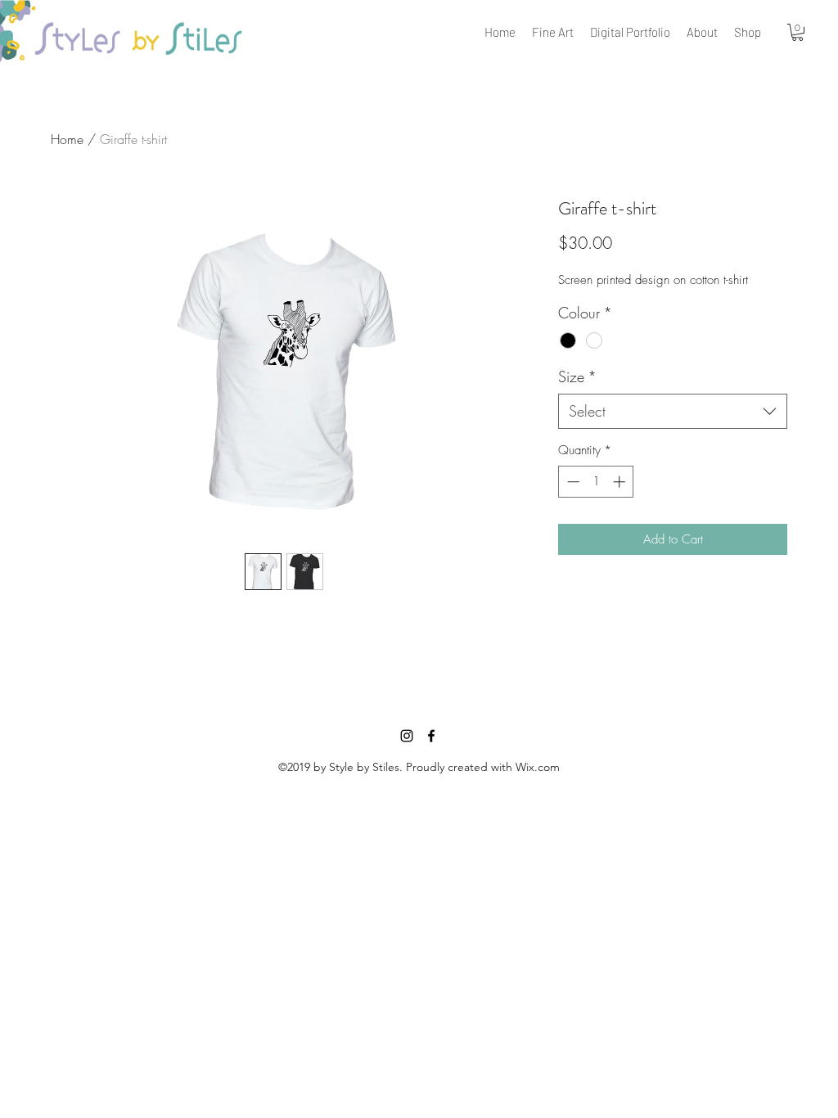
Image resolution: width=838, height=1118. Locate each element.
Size (577, 376)
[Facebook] (431, 736)
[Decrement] (572, 482)
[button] (797, 32)
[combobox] (672, 411)
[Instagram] (407, 736)
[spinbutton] (596, 482)
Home (67, 139)
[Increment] (621, 482)
